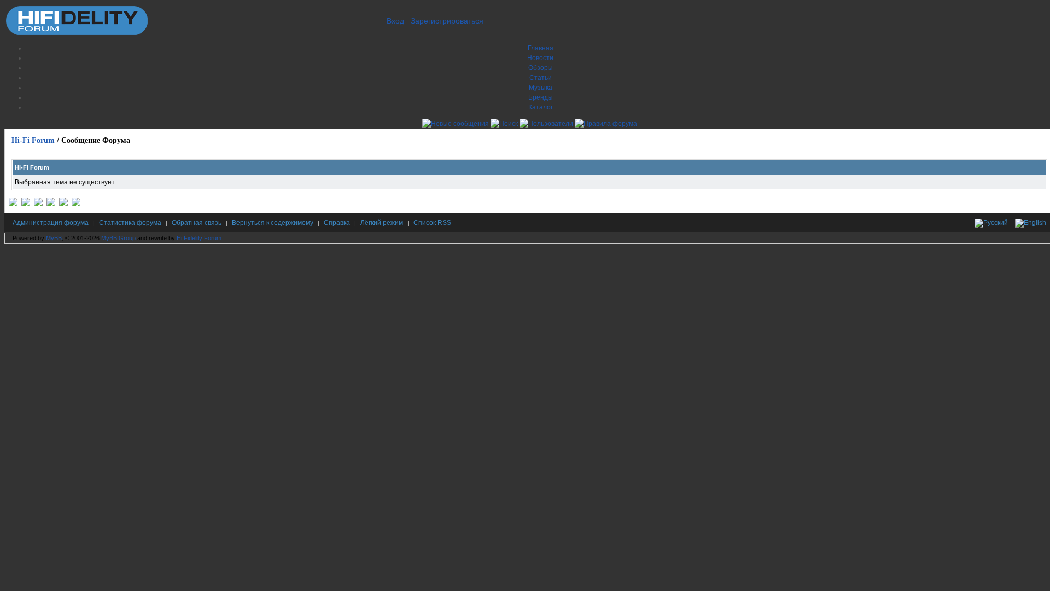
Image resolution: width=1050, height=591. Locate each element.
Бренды (540, 97)
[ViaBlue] (38, 204)
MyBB (54, 238)
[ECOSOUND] (50, 204)
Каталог (540, 107)
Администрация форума (51, 223)
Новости (540, 58)
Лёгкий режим (381, 223)
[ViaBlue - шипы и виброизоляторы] (63, 204)
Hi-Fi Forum (33, 140)
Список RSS (432, 223)
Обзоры (540, 68)
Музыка (540, 87)
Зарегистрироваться (447, 20)
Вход (395, 20)
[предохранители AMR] (13, 204)
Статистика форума (130, 223)
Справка (337, 223)
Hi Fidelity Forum (199, 238)
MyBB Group (118, 238)
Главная (540, 48)
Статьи (540, 78)
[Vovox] (76, 204)
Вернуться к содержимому (272, 223)
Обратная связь (196, 223)
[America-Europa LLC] (25, 204)
